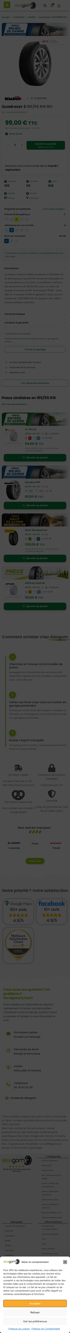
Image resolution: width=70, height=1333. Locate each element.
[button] (65, 1262)
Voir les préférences (35, 1321)
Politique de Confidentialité (45, 1328)
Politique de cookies (19, 1328)
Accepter (35, 1303)
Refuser (35, 1312)
